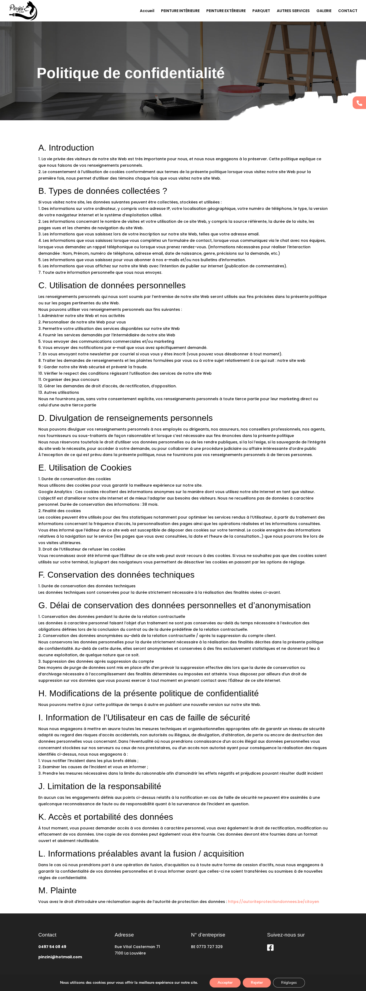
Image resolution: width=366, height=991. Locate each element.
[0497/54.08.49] (359, 102)
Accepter (225, 982)
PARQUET (261, 11)
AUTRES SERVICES (293, 11)
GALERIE (323, 11)
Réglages (289, 982)
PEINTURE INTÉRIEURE (180, 11)
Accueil (147, 11)
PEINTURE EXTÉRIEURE (226, 11)
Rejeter (257, 982)
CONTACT (347, 11)
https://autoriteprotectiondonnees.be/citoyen (273, 901)
